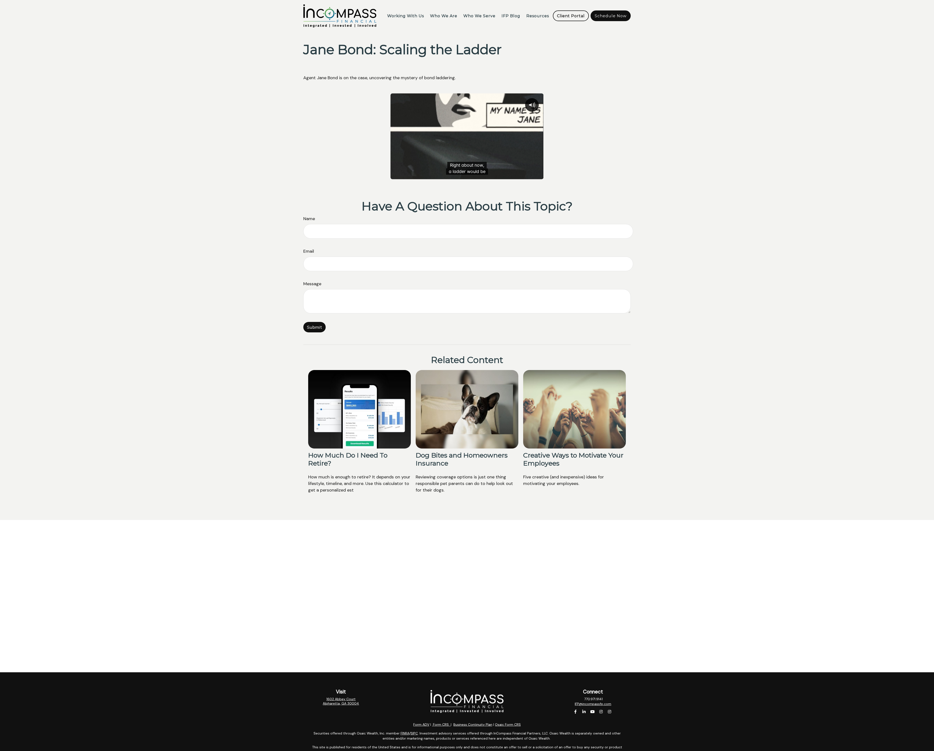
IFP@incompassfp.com (593, 704)
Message (312, 284)
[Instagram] (601, 711)
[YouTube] (592, 711)
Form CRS (441, 724)
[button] (405, 15)
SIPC (414, 733)
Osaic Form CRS (508, 724)
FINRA (405, 733)
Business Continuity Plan (472, 724)
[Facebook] (575, 711)
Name (309, 219)
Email (308, 251)
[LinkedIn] (584, 711)
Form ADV (421, 724)
